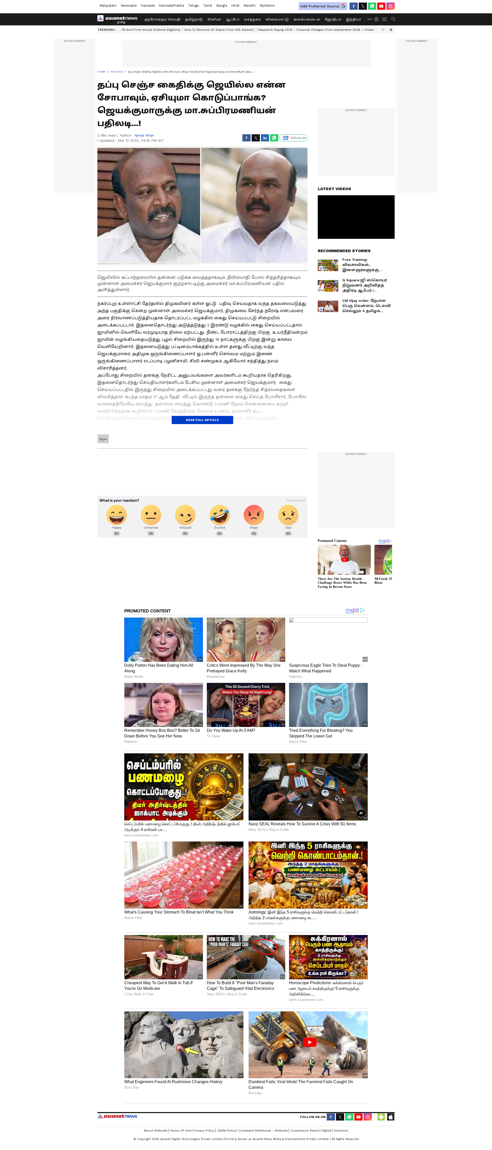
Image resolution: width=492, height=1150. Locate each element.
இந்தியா (353, 19)
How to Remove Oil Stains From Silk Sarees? (219, 30)
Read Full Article (202, 420)
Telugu (193, 5)
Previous (383, 30)
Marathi (249, 5)
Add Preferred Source (319, 6)
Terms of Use (180, 1130)
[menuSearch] (393, 19)
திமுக (103, 439)
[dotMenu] (370, 19)
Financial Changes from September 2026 (328, 30)
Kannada (148, 5)
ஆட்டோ (232, 19)
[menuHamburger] (384, 19)
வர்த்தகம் (252, 19)
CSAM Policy (226, 1130)
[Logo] (119, 19)
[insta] (390, 6)
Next (391, 30)
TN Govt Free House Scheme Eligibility (150, 30)
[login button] (377, 19)
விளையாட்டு (277, 19)
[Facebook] (354, 6)
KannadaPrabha (171, 5)
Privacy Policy (204, 1130)
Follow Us (298, 138)
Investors (341, 1130)
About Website (155, 1130)
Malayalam (108, 5)
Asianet (117, 1116)
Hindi (235, 5)
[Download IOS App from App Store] (390, 1117)
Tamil (207, 5)
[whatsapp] (372, 6)
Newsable (129, 5)
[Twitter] (363, 6)
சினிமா (214, 19)
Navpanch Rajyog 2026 (275, 30)
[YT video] (381, 6)
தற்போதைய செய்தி (162, 19)
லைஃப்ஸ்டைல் (306, 19)
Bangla (221, 5)
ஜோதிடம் (333, 19)
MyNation (267, 5)
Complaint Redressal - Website (263, 1130)
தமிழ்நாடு (194, 19)
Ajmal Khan (144, 135)
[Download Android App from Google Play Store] (381, 1117)
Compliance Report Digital (311, 1130)
